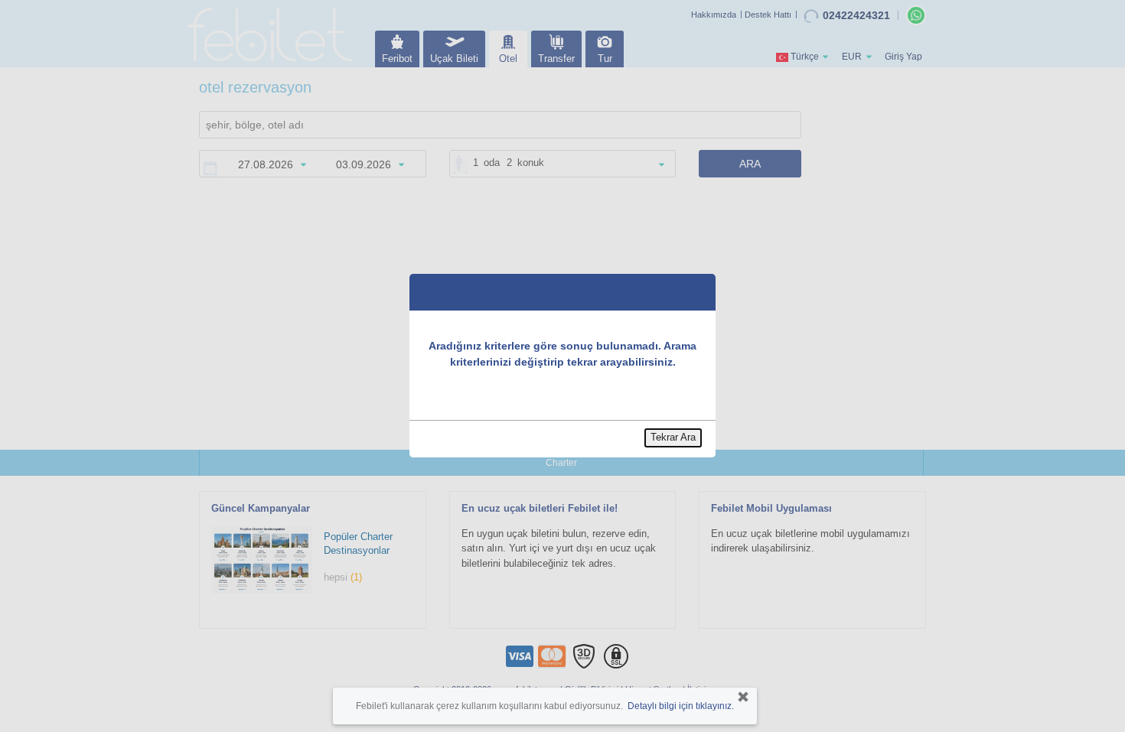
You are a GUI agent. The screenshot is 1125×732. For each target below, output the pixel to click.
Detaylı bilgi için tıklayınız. (681, 706)
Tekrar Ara (673, 437)
